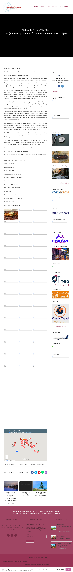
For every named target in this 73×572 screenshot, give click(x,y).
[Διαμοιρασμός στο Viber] (46, 472)
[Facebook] (59, 86)
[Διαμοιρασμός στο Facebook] (32, 472)
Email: (27, 534)
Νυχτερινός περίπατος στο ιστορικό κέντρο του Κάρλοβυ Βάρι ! (64, 545)
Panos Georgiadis (10, 464)
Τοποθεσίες (41, 464)
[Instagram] (62, 86)
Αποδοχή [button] (68, 569)
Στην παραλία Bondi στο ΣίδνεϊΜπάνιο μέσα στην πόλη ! (40, 494)
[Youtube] (12, 535)
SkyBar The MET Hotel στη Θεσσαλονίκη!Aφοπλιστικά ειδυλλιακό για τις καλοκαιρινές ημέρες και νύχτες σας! (11, 496)
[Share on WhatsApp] (42, 472)
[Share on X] (35, 472)
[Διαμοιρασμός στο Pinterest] (39, 472)
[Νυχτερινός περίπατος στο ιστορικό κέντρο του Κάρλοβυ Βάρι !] (53, 546)
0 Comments (67, 531)
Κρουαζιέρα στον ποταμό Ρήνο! (25, 493)
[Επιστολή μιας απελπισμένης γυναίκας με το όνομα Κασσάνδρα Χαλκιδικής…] (53, 528)
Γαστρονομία (33, 464)
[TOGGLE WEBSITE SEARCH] (71, 6)
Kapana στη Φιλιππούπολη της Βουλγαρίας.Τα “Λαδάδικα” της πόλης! (64, 536)
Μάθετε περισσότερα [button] (59, 569)
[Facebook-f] (8, 535)
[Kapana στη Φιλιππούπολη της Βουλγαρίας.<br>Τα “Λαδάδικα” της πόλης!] (53, 537)
